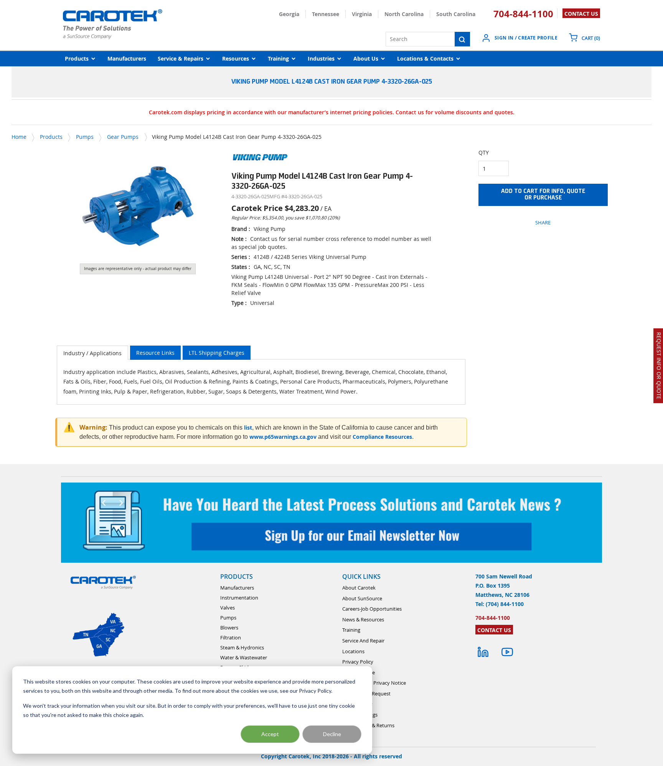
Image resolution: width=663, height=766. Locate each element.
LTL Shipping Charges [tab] (216, 352)
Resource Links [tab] (155, 352)
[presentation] (92, 353)
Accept (270, 734)
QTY (483, 152)
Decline (332, 734)
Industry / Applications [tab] (92, 353)
